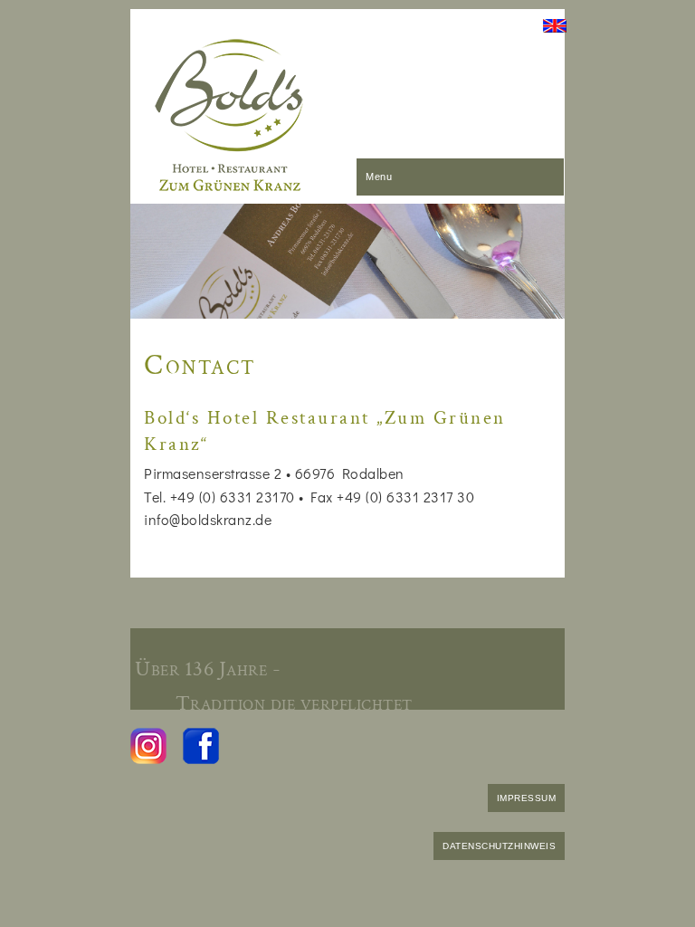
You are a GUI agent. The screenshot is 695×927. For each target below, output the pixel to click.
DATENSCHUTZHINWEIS (499, 846)
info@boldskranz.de (207, 519)
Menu (379, 176)
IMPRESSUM (527, 798)
